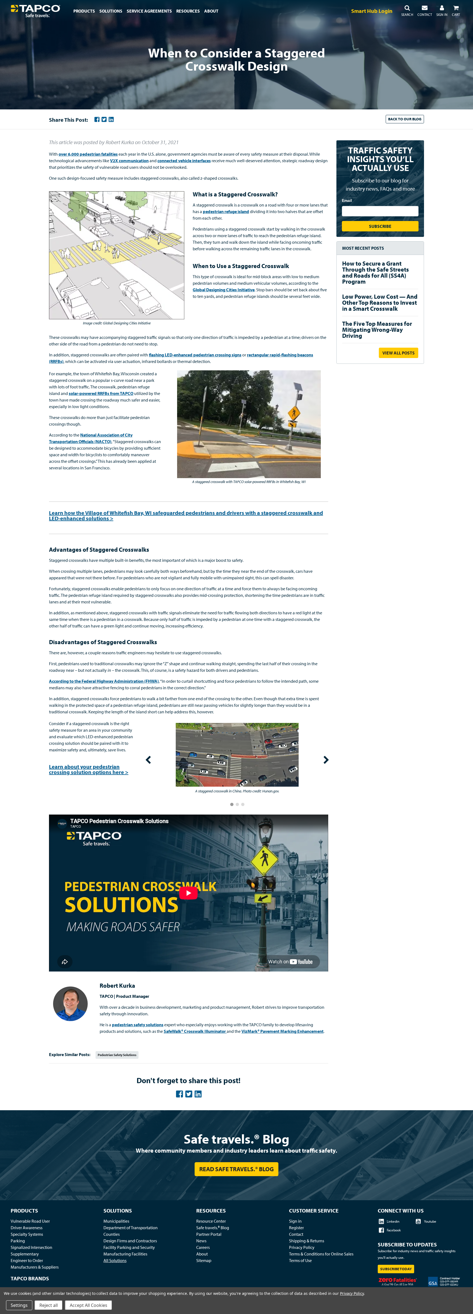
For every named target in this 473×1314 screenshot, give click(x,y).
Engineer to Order (27, 1260)
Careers (203, 1247)
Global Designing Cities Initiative (224, 289)
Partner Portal (208, 1234)
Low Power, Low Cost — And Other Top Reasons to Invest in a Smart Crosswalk (379, 302)
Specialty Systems (27, 1234)
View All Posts (398, 353)
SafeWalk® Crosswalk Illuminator (195, 1031)
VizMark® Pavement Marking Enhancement (282, 1031)
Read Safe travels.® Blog (236, 1169)
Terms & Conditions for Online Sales (321, 1254)
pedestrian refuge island (226, 211)
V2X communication (129, 160)
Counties (111, 1234)
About (202, 1254)
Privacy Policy (302, 1247)
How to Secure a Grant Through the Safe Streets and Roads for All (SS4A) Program (375, 272)
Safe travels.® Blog (236, 1138)
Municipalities (116, 1221)
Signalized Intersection (31, 1247)
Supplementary (25, 1254)
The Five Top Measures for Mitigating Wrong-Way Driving (377, 329)
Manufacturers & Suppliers (35, 1267)
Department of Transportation (130, 1227)
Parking (18, 1240)
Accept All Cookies (88, 1305)
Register (296, 1227)
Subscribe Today (396, 1268)
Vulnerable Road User (30, 1221)
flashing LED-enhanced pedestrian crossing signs (195, 354)
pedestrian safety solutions (137, 1024)
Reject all (48, 1305)
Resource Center (211, 1221)
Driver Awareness (26, 1227)
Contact (296, 1234)
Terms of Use (300, 1260)
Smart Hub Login (372, 10)
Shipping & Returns (306, 1240)
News (201, 1240)
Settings (19, 1305)
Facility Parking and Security (129, 1247)
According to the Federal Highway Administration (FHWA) (104, 681)
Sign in (295, 1221)
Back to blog (405, 119)
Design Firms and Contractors (130, 1240)
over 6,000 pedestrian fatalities (88, 154)
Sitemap (203, 1260)
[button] (407, 11)
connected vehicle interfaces (184, 160)
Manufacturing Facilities (125, 1254)
